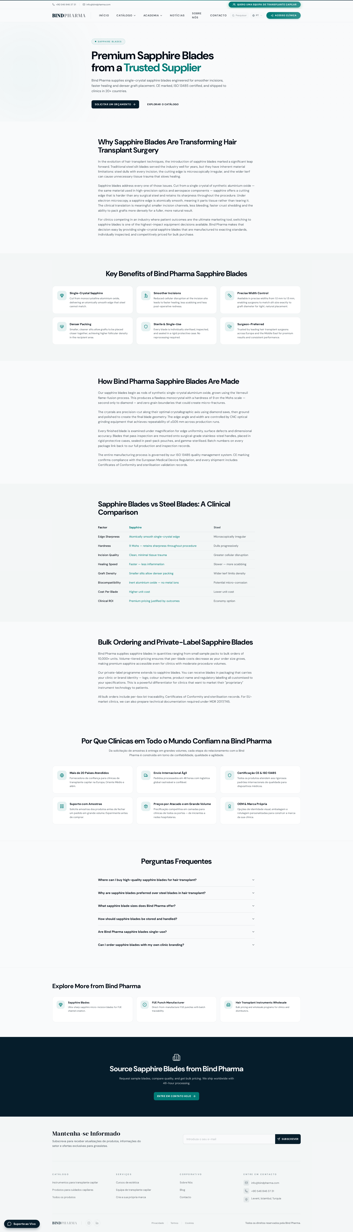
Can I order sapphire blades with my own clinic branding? (141, 945)
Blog (182, 1190)
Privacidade (158, 1223)
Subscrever (290, 1139)
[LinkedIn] (97, 1223)
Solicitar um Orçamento (113, 104)
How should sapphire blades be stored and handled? (137, 919)
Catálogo (124, 15)
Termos (174, 1223)
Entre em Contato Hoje (174, 1096)
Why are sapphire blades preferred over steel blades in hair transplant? (152, 893)
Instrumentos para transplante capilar (75, 1182)
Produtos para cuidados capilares (72, 1190)
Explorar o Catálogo (163, 104)
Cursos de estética (127, 1182)
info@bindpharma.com (265, 1183)
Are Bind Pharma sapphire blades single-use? (132, 932)
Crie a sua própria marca (131, 1197)
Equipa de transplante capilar (133, 1190)
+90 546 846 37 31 (262, 1191)
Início (104, 15)
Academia (151, 15)
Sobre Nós (197, 15)
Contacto (218, 15)
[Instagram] (89, 1223)
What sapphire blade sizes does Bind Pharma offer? (136, 906)
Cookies (189, 1223)
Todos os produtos (64, 1197)
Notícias (177, 15)
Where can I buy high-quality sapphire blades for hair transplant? (147, 880)
